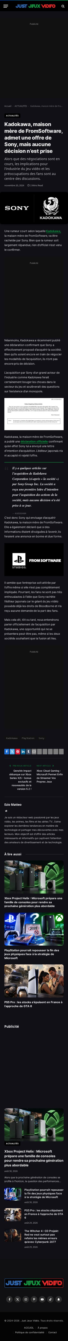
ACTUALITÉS (21, 106)
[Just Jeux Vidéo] (35, 6)
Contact (52, 1332)
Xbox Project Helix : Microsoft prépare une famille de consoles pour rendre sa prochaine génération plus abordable (33, 902)
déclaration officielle (34, 441)
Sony (41, 738)
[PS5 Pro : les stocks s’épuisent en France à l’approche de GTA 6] (34, 980)
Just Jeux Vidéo (30, 1320)
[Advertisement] (34, 60)
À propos (43, 1327)
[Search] (63, 6)
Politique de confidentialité (29, 1332)
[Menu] (5, 6)
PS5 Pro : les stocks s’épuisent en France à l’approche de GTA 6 (43, 1214)
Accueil (7, 106)
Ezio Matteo (13, 804)
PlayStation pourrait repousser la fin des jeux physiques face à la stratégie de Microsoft (31, 954)
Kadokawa (11, 738)
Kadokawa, (53, 231)
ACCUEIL (29, 1327)
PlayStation (28, 738)
